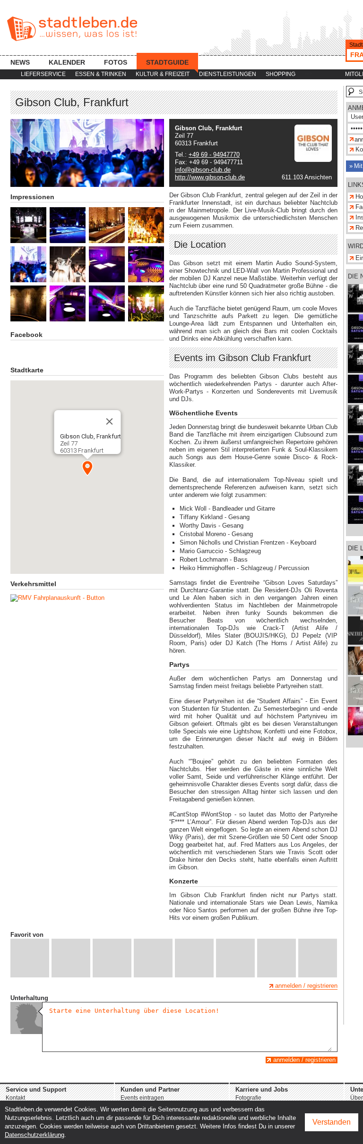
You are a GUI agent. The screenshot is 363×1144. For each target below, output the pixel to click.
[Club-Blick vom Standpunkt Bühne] (68, 225)
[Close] (109, 421)
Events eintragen (142, 1097)
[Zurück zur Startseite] (72, 29)
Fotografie (248, 1097)
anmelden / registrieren (306, 985)
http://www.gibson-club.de (210, 177)
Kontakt (15, 1097)
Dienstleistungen (227, 74)
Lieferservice (43, 74)
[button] (87, 468)
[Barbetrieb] (146, 225)
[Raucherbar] (107, 264)
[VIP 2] (107, 303)
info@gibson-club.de (203, 169)
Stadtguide (167, 62)
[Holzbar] (107, 225)
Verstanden (331, 1122)
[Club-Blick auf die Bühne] (28, 225)
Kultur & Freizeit (163, 74)
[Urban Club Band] (146, 303)
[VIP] (68, 303)
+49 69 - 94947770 (214, 154)
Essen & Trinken (100, 74)
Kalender (67, 62)
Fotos (115, 62)
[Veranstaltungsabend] (28, 264)
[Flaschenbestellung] (68, 264)
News (20, 62)
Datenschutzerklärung (34, 1134)
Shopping (280, 74)
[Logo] (313, 159)
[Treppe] (28, 303)
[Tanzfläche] (146, 264)
